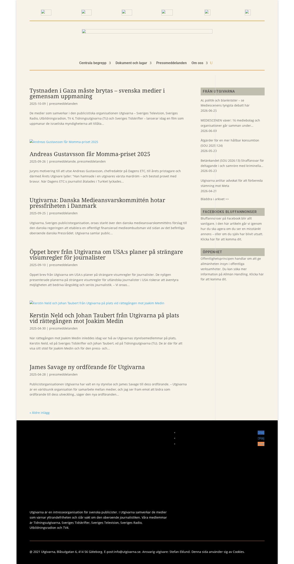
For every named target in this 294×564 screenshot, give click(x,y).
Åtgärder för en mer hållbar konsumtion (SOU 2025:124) (230, 143)
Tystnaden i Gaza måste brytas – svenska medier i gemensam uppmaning (97, 93)
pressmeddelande (62, 161)
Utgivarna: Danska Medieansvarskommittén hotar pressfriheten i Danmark (97, 203)
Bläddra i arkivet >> (215, 199)
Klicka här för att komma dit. (221, 239)
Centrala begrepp (92, 63)
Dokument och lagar (131, 63)
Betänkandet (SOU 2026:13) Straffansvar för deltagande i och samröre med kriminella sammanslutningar (232, 163)
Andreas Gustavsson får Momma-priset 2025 (90, 154)
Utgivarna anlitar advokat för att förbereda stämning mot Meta (232, 183)
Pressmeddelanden (171, 63)
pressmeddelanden (63, 103)
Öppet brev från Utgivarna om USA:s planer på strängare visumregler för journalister (106, 254)
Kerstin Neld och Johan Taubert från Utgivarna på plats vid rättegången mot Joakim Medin (104, 318)
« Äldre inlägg (40, 413)
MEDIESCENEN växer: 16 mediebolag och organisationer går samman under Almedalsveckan (230, 123)
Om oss (197, 63)
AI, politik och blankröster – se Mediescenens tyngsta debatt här (225, 103)
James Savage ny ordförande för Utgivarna (87, 367)
